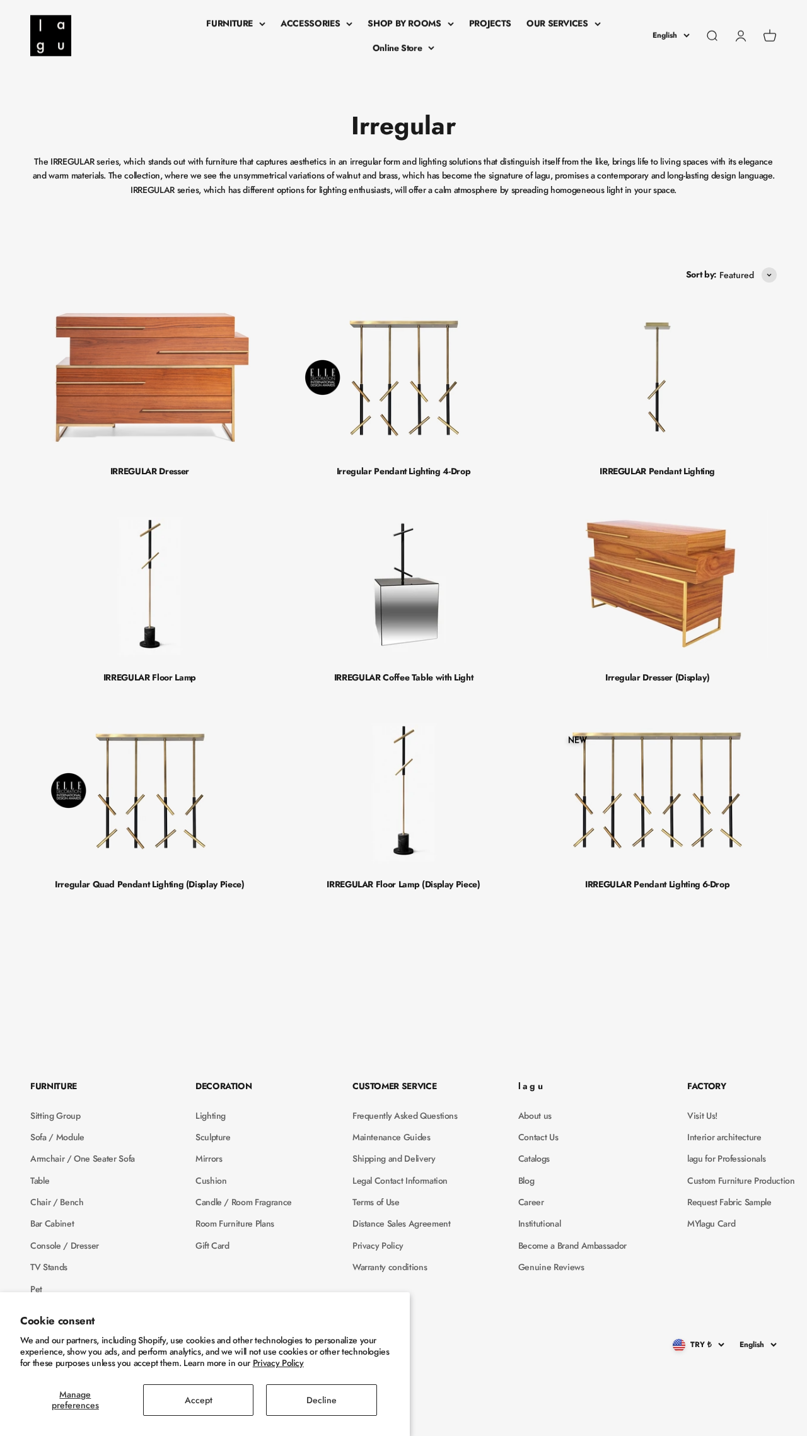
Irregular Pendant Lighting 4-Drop (403, 471)
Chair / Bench (56, 1202)
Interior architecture (724, 1137)
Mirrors (209, 1158)
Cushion (211, 1180)
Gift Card (212, 1245)
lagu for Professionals (726, 1158)
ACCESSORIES (310, 23)
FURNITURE (229, 23)
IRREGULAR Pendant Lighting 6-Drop (657, 884)
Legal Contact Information (400, 1180)
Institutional (539, 1223)
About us (535, 1115)
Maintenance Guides (391, 1137)
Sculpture (213, 1137)
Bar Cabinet (52, 1223)
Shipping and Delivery (394, 1158)
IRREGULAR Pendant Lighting (657, 471)
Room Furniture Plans (234, 1223)
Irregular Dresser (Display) (657, 677)
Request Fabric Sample (729, 1202)
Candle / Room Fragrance (243, 1202)
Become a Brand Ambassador (572, 1245)
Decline (321, 1400)
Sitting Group (55, 1115)
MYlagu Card (711, 1223)
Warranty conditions (389, 1267)
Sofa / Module (57, 1137)
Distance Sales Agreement (401, 1223)
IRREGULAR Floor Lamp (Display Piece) (403, 884)
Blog (526, 1180)
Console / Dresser (64, 1245)
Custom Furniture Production (741, 1180)
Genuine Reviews (551, 1267)
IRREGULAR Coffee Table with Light (403, 677)
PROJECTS (490, 23)
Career (531, 1202)
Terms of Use (376, 1202)
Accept (198, 1400)
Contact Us (538, 1137)
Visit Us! (702, 1115)
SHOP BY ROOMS (404, 23)
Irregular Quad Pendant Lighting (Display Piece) (150, 884)
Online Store (397, 48)
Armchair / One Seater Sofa (82, 1158)
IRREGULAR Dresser (149, 471)
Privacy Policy (278, 1363)
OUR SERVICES (557, 23)
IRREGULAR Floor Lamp (149, 677)
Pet (36, 1289)
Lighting (210, 1115)
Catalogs (534, 1158)
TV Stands (48, 1267)
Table (39, 1180)
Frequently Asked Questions (405, 1115)
